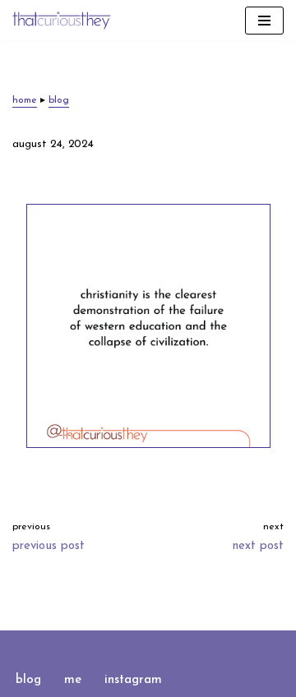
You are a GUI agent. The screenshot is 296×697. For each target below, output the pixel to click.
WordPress (200, 646)
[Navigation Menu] (264, 21)
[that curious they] (61, 21)
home (24, 100)
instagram (133, 680)
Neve (80, 646)
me (72, 680)
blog (59, 100)
